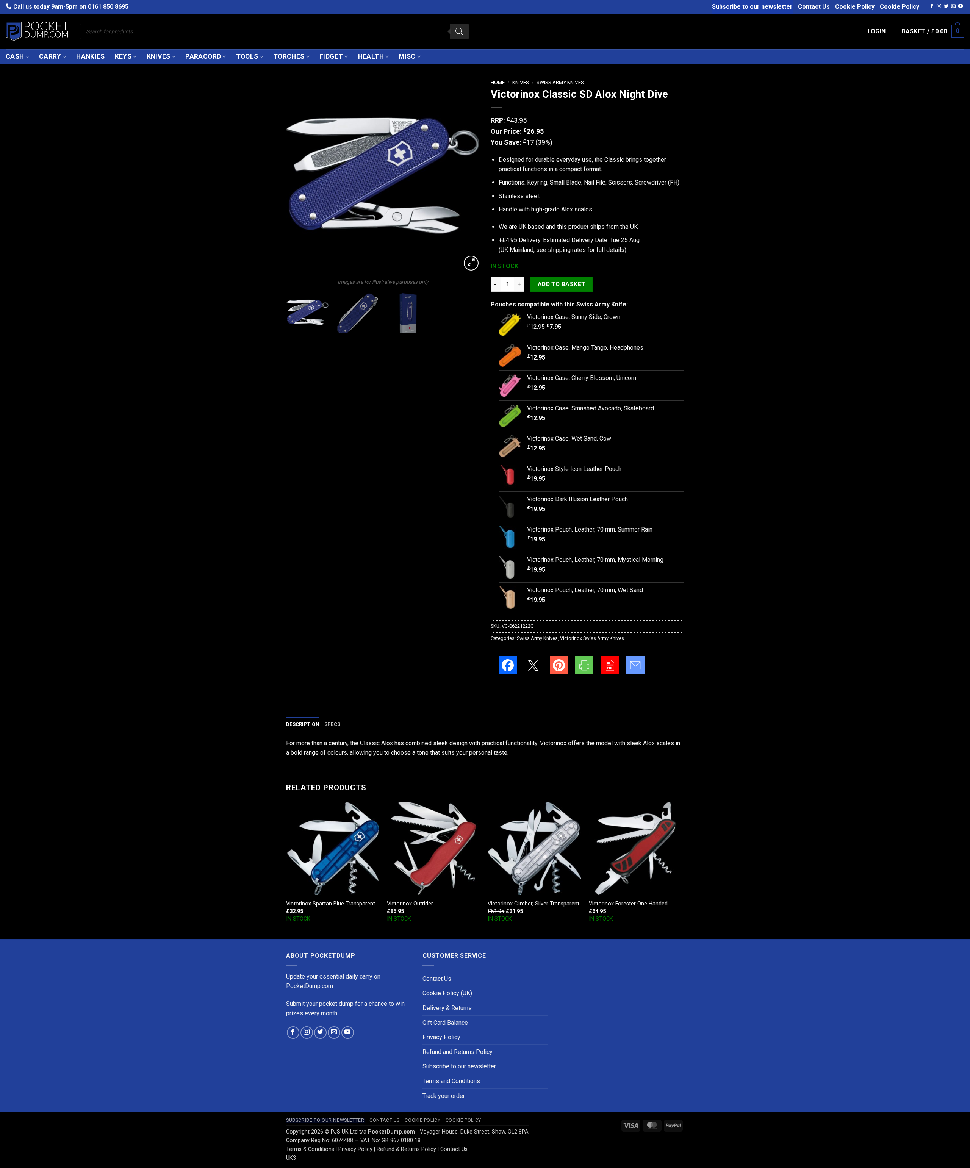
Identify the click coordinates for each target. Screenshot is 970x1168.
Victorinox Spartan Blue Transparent (330, 904)
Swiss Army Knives (560, 82)
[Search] (459, 31)
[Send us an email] (953, 6)
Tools (247, 56)
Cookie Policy (855, 6)
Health (371, 56)
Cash (15, 56)
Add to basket (561, 284)
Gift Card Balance (445, 1022)
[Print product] (584, 665)
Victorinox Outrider (410, 904)
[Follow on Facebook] (931, 6)
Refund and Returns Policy (457, 1051)
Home (498, 82)
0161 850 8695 (108, 6)
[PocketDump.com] (37, 31)
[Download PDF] (610, 665)
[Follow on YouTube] (960, 6)
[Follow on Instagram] (939, 6)
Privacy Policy (441, 1037)
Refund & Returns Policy (406, 1149)
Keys (123, 56)
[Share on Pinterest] (559, 665)
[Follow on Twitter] (946, 6)
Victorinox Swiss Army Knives (592, 638)
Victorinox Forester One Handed (628, 904)
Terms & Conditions (310, 1149)
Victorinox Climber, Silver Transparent (533, 904)
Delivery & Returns (447, 1008)
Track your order (443, 1095)
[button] (877, 31)
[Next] (466, 175)
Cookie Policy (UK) (447, 993)
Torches (288, 56)
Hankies (90, 56)
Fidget (331, 56)
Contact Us (814, 6)
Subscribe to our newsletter (752, 6)
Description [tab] (302, 724)
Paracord (203, 56)
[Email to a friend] (635, 665)
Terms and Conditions (451, 1081)
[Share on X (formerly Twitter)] (533, 665)
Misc (407, 56)
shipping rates (567, 249)
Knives (159, 56)
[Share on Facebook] (508, 665)
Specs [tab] (332, 724)
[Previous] (299, 175)
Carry (50, 56)
